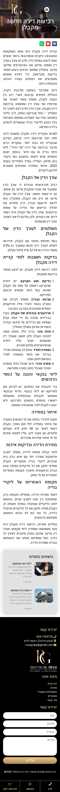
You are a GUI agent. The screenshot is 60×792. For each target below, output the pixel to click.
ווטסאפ (30, 789)
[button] (46, 9)
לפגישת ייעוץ (10, 789)
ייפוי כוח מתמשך (22, 564)
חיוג (50, 789)
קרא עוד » (27, 582)
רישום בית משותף (21, 590)
